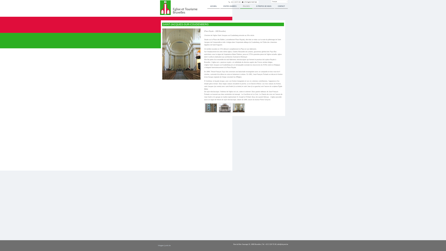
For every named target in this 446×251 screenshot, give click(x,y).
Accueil (213, 6)
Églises (246, 6)
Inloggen (161, 245)
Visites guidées (230, 6)
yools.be (168, 245)
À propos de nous (263, 6)
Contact (281, 6)
